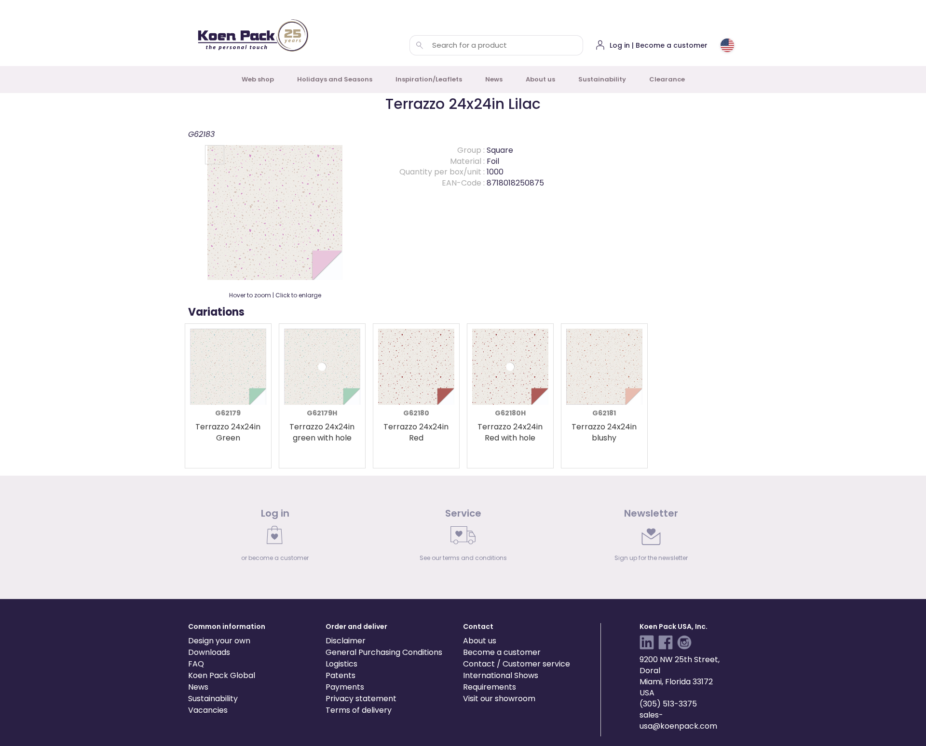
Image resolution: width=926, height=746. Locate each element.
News (494, 79)
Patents (340, 675)
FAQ (196, 663)
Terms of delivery (359, 710)
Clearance (667, 79)
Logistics (341, 663)
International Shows (500, 675)
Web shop (258, 79)
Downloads (209, 652)
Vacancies (208, 710)
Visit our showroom (499, 698)
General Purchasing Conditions (384, 652)
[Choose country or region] (727, 45)
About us (540, 79)
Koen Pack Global (221, 675)
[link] (275, 537)
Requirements (489, 687)
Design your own (219, 640)
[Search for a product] (419, 45)
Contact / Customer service (516, 663)
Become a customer (502, 652)
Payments (345, 687)
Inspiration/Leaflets (428, 79)
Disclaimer (346, 640)
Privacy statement (361, 698)
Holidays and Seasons (334, 79)
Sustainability (602, 79)
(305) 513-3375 (668, 703)
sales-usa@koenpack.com (678, 720)
